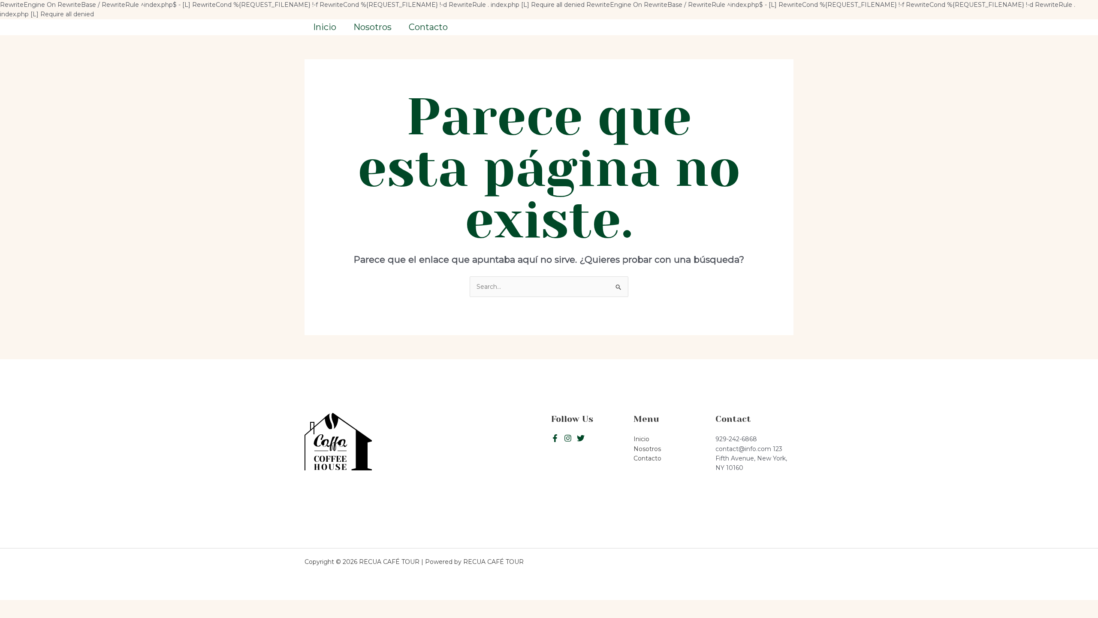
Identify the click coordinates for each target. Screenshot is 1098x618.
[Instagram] (581, 438)
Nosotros (372, 27)
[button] (754, 27)
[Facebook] (555, 438)
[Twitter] (568, 438)
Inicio (324, 27)
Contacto (428, 27)
